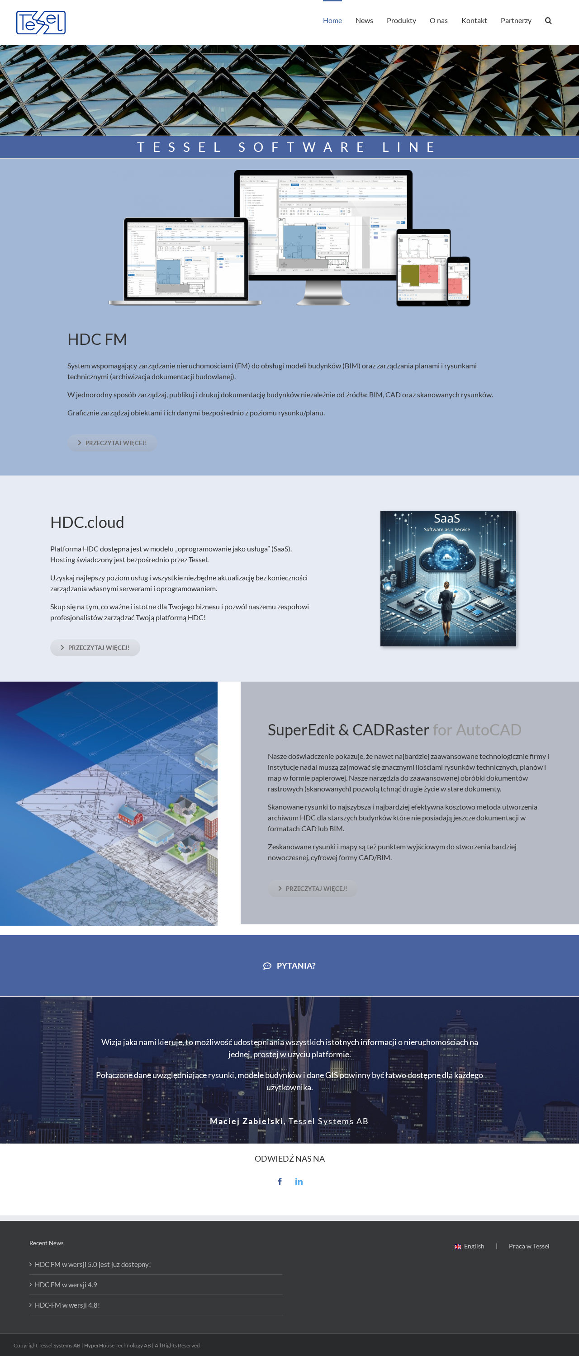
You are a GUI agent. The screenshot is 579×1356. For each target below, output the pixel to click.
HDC (84, 339)
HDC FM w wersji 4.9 (66, 1285)
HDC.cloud (87, 522)
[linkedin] (299, 1181)
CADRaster (391, 729)
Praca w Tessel (529, 1246)
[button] (548, 19)
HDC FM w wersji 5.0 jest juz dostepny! (93, 1264)
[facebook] (280, 1181)
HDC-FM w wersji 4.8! (67, 1305)
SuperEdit (301, 729)
